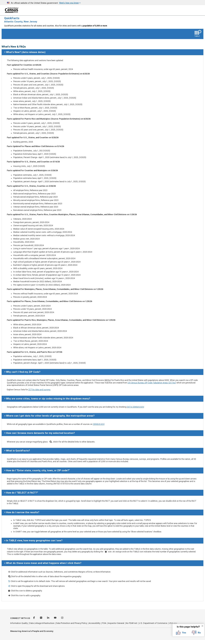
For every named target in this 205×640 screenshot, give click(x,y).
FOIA (104, 623)
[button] (181, 632)
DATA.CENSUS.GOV (135, 407)
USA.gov (173, 623)
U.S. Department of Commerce (153, 623)
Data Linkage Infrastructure (41, 623)
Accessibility (94, 623)
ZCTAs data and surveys (39, 390)
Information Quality (19, 623)
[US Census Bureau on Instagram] (62, 618)
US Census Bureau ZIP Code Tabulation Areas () (152, 383)
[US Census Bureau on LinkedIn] (48, 618)
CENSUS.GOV (98, 424)
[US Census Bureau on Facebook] (34, 618)
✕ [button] (202, 626)
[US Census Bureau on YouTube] (55, 618)
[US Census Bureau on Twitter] (41, 618)
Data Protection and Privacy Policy (71, 623)
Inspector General (116, 623)
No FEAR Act (131, 623)
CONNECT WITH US (20, 618)
